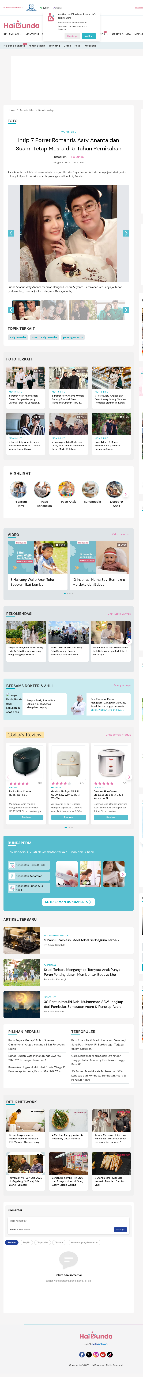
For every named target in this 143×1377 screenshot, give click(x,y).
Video (67, 45)
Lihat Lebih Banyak (119, 613)
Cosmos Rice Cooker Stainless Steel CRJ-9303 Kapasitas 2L (108, 795)
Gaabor (56, 787)
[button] (126, 233)
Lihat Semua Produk (118, 734)
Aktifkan (88, 36)
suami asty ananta (44, 337)
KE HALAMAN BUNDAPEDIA (66, 902)
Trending (54, 45)
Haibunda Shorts (14, 45)
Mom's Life (26, 110)
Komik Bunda (37, 45)
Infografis (90, 45)
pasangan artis (73, 337)
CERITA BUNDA (121, 34)
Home (11, 110)
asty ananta (18, 337)
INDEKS (138, 34)
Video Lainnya (120, 534)
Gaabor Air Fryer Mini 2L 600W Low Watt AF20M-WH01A (66, 795)
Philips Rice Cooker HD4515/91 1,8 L (20, 793)
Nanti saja (72, 36)
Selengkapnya (122, 685)
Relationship (46, 110)
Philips (13, 787)
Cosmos (99, 787)
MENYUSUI (32, 34)
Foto (77, 45)
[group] (26, 310)
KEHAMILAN (11, 34)
